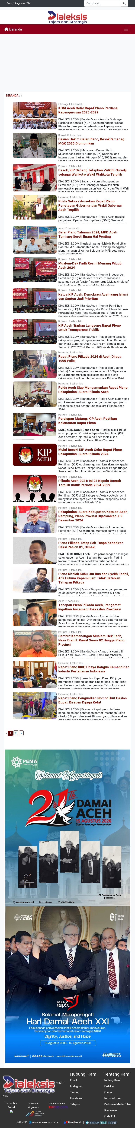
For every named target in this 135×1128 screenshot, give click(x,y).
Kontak (108, 1092)
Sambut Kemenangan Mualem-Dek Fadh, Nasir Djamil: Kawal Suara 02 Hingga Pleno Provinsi (91, 640)
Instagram (76, 1086)
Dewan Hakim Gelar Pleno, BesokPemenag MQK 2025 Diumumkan (91, 141)
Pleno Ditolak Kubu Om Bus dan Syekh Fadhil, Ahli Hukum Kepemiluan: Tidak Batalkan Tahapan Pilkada (93, 578)
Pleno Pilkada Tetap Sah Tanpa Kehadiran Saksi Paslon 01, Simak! (90, 545)
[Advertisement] (67, 63)
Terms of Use (112, 1098)
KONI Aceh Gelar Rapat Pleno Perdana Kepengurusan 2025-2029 (88, 110)
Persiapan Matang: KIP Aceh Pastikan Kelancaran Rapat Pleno (87, 421)
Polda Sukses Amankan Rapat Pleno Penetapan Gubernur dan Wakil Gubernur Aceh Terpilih (90, 205)
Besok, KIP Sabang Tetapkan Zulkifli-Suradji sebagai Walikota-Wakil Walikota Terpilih (92, 172)
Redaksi (109, 1086)
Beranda (15, 29)
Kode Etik (110, 1116)
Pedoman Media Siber (117, 1104)
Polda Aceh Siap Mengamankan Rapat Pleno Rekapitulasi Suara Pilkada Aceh (92, 390)
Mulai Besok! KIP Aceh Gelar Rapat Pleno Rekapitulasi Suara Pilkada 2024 (90, 452)
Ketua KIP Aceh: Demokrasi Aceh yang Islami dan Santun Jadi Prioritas (93, 296)
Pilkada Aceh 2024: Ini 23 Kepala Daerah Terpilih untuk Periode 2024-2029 (89, 483)
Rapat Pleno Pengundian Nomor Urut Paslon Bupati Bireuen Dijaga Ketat (92, 700)
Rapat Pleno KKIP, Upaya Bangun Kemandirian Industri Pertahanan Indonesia (93, 669)
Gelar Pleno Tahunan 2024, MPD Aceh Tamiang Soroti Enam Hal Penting (87, 234)
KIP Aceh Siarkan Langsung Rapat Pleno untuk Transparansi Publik (89, 327)
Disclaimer (110, 1110)
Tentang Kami (112, 1080)
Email (73, 1080)
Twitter (74, 1092)
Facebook (76, 1098)
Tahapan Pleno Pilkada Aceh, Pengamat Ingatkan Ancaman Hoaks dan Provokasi (89, 607)
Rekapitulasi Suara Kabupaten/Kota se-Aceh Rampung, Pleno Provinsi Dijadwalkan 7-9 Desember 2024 (92, 516)
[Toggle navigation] (126, 29)
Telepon (75, 1104)
